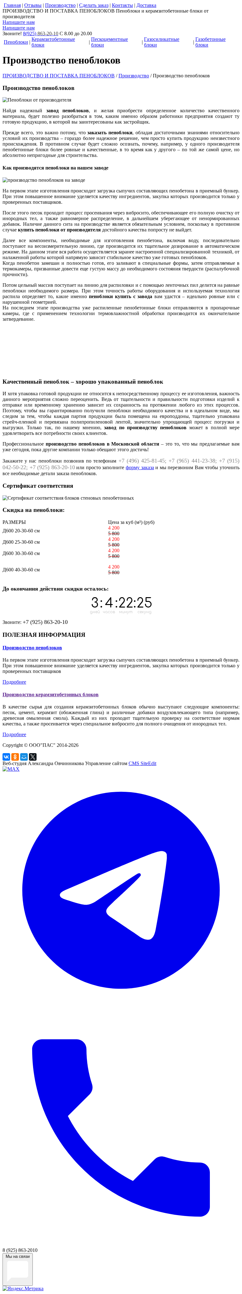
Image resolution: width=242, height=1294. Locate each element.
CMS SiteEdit (142, 763)
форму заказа (140, 467)
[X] (33, 757)
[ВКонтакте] (6, 757)
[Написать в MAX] (11, 769)
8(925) (40, 33)
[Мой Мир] (24, 757)
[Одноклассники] (15, 757)
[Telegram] (121, 1006)
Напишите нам (19, 22)
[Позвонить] (121, 1244)
